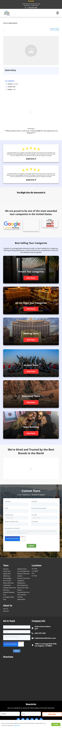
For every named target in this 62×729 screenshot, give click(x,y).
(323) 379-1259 (40, 633)
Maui (37, 5)
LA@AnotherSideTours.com (45, 638)
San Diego (26, 5)
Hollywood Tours (22, 569)
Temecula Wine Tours (23, 592)
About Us (5, 608)
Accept (56, 724)
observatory (31, 128)
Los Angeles (35, 571)
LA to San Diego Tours (23, 571)
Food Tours (6, 590)
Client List (6, 611)
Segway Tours (7, 573)
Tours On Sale (7, 580)
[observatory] (31, 50)
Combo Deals (7, 585)
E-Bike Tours (6, 576)
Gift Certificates (21, 594)
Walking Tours (21, 583)
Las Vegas (32, 5)
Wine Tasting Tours (22, 585)
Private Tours (6, 571)
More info (17, 725)
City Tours (6, 569)
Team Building (7, 578)
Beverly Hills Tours (8, 583)
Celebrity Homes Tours (9, 587)
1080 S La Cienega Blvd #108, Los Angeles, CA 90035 (46, 645)
